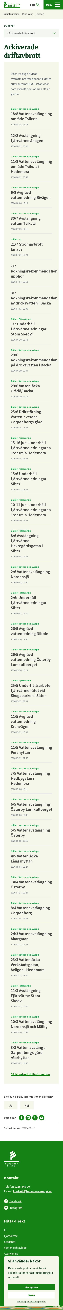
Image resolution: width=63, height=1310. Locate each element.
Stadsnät (9, 1242)
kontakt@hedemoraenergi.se (32, 1191)
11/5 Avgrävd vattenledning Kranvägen (23, 721)
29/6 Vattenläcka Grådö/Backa (25, 388)
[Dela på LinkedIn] (28, 1117)
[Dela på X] (35, 1117)
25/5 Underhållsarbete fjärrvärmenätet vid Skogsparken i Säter (30, 690)
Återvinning (11, 1254)
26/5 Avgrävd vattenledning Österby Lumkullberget (31, 659)
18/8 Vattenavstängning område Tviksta (31, 116)
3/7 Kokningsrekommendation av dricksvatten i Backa (34, 298)
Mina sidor (27, 14)
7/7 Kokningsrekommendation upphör (34, 271)
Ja (10, 1105)
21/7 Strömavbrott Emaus (27, 247)
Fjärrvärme (11, 1236)
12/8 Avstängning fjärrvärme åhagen (27, 138)
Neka (31, 1295)
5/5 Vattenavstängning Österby (30, 832)
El (5, 1230)
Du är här (9, 25)
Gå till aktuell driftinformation (30, 1074)
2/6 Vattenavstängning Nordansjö (30, 574)
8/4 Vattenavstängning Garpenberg (30, 910)
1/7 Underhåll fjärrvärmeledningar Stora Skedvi (28, 329)
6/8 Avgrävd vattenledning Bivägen (31, 195)
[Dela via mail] (41, 1117)
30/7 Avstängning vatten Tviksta (26, 221)
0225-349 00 (22, 1186)
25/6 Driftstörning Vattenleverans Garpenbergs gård (27, 416)
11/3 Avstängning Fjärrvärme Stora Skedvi (26, 995)
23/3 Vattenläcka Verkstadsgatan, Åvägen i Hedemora (28, 964)
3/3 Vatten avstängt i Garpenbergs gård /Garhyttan (28, 1052)
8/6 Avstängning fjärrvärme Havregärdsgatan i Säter (27, 543)
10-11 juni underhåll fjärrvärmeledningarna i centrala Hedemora (31, 509)
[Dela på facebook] (21, 1117)
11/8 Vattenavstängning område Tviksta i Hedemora (31, 166)
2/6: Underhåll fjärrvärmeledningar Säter (28, 602)
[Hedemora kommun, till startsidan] (12, 4)
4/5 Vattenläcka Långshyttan (24, 858)
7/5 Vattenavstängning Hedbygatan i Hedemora (30, 778)
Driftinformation (11, 14)
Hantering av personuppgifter (31, 1301)
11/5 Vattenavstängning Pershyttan (31, 750)
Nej (27, 1105)
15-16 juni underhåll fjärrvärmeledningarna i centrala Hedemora (31, 447)
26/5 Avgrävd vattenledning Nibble (29, 631)
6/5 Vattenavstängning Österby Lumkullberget (31, 807)
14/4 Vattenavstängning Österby (31, 884)
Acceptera (31, 1287)
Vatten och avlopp (15, 1248)
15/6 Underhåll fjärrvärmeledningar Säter (28, 478)
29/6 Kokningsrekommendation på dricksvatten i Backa (34, 360)
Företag (39, 14)
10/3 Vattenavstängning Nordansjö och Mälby (31, 1024)
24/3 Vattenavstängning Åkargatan (31, 936)
